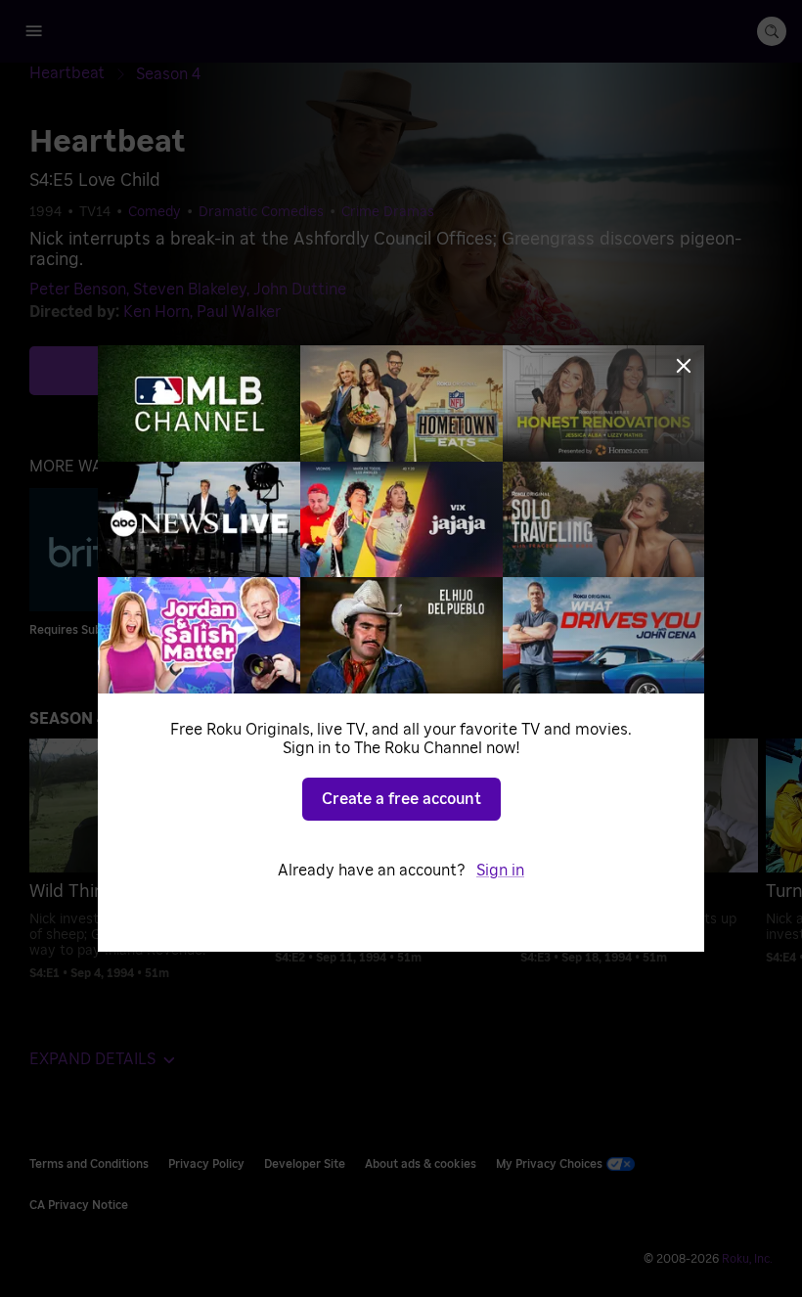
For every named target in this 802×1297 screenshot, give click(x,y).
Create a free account (401, 799)
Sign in (500, 870)
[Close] (683, 365)
